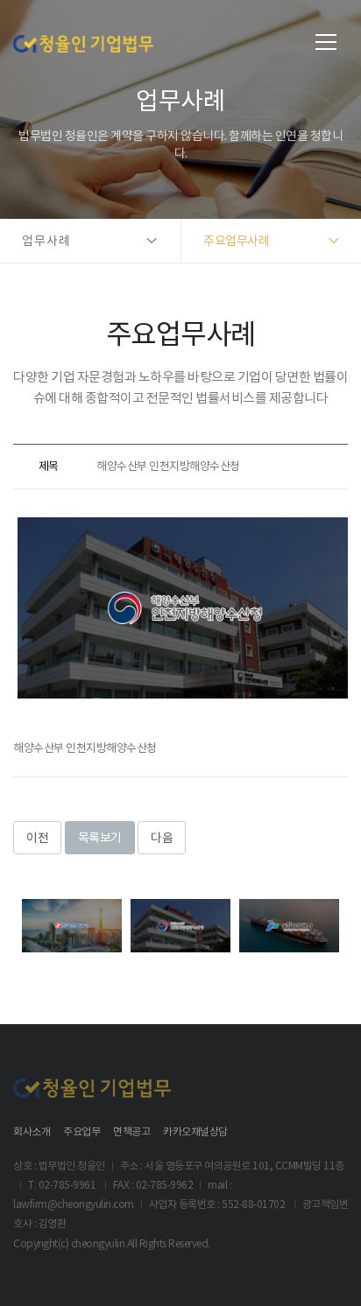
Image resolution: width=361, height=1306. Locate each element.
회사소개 (31, 1131)
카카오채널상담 (195, 1131)
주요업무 (81, 1131)
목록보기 (100, 838)
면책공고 (131, 1131)
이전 (37, 838)
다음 (162, 838)
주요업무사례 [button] (236, 241)
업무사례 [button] (46, 241)
